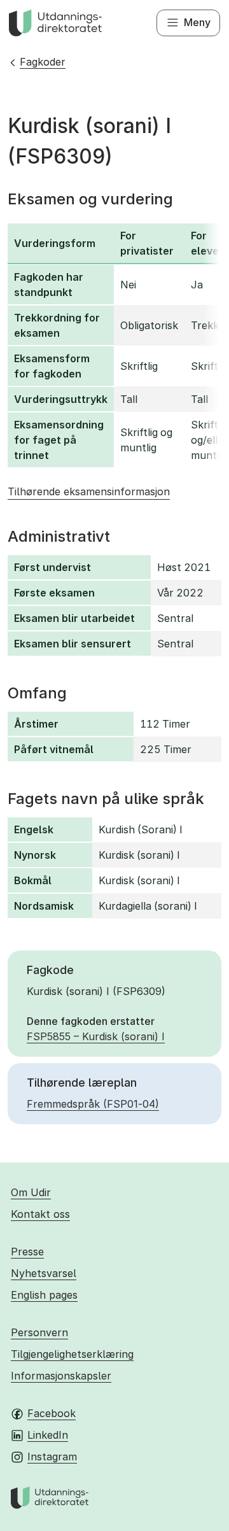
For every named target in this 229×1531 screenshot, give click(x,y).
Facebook (51, 1413)
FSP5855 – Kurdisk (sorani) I (96, 1036)
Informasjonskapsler (61, 1375)
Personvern (39, 1332)
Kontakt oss (40, 1214)
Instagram (52, 1456)
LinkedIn (47, 1435)
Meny (197, 22)
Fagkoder (43, 61)
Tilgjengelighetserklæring (72, 1354)
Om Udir (31, 1192)
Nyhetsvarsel (43, 1273)
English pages (44, 1294)
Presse (27, 1251)
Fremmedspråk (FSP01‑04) (93, 1103)
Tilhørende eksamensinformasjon (89, 491)
